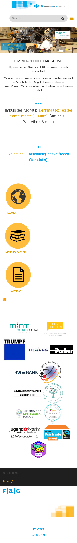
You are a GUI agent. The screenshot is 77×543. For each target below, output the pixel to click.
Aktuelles (11, 212)
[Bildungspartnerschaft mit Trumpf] (14, 349)
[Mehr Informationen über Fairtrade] (57, 432)
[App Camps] (28, 413)
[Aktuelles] (18, 196)
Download (15, 291)
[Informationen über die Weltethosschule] (53, 393)
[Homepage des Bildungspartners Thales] (38, 349)
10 (58, 50)
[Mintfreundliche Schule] (24, 328)
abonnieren (4, 299)
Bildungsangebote (16, 251)
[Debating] (49, 372)
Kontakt (38, 529)
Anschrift (38, 535)
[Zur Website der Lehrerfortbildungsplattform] (53, 413)
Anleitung (16, 154)
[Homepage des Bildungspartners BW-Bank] (26, 372)
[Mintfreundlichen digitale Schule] (55, 328)
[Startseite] (38, 5)
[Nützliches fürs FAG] (18, 274)
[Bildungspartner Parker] (62, 349)
